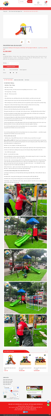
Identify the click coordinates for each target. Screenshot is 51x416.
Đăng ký (40, 4)
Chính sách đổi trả (7, 384)
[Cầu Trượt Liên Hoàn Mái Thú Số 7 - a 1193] (40, 360)
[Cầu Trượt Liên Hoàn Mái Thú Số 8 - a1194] (25, 360)
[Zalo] (48, 401)
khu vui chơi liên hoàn (14, 69)
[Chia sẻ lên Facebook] (10, 73)
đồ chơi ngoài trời (23, 69)
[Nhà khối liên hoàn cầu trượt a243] (10, 360)
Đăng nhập (36, 4)
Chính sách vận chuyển (8, 381)
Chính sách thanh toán (7, 379)
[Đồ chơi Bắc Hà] (10, 3)
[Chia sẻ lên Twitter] (13, 73)
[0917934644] (48, 404)
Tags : (4, 69)
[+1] (16, 73)
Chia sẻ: (4, 72)
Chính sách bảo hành (7, 382)
